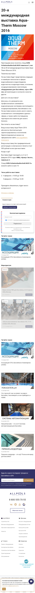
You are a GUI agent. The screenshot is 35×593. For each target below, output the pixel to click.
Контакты (21, 556)
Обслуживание (5, 556)
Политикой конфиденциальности (23, 483)
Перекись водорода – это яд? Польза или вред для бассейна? (17, 455)
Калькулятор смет (24, 527)
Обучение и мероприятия (8, 527)
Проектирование (5, 553)
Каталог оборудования (25, 521)
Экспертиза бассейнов (7, 547)
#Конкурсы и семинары (7, 193)
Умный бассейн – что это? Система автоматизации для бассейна (13, 425)
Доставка (21, 547)
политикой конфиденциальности (21, 220)
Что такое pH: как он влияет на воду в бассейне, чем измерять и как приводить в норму (15, 395)
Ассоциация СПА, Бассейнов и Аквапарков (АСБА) (16, 364)
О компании (22, 553)
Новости (3, 531)
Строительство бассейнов (8, 550)
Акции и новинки (23, 533)
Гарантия (21, 550)
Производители (23, 536)
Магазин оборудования (7, 524)
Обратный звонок (17, 510)
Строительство (5, 521)
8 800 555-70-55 (17, 499)
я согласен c (18, 220)
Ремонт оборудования (7, 544)
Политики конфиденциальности (10, 586)
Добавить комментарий (10, 207)
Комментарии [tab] (7, 200)
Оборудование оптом (24, 524)
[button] (29, 2)
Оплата (21, 544)
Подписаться (17, 223)
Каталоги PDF (22, 530)
